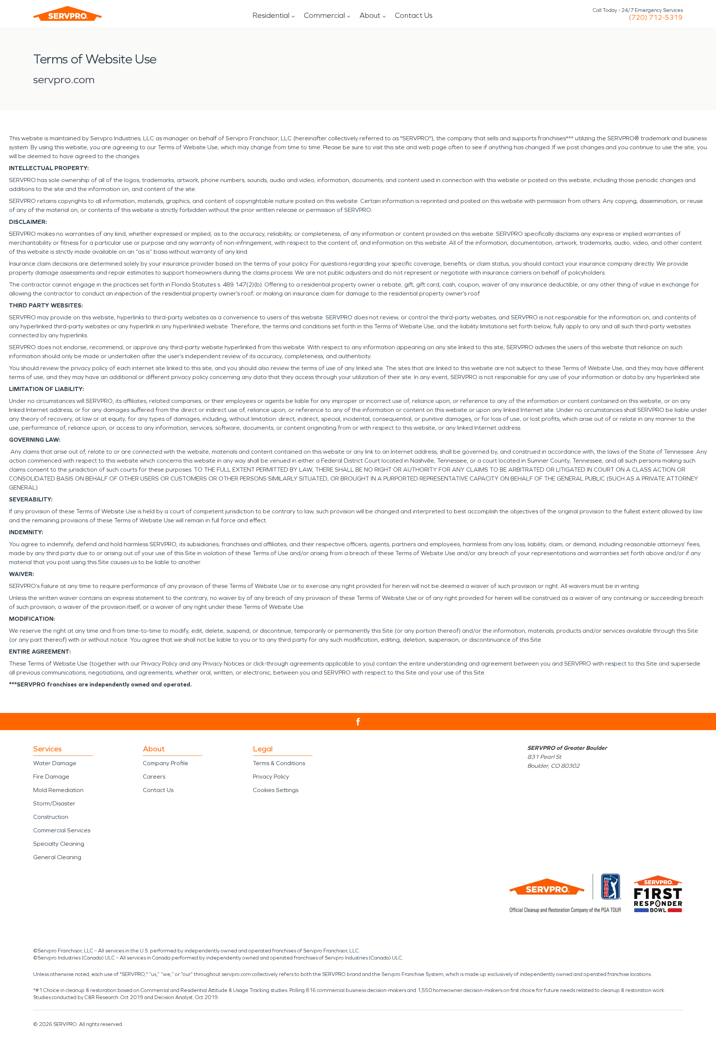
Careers (154, 776)
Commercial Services (61, 830)
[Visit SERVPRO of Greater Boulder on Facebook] (358, 722)
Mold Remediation (58, 790)
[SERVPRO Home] (67, 13)
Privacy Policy (271, 776)
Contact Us (414, 15)
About (369, 15)
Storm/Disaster (54, 803)
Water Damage (54, 763)
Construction (50, 816)
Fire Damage (51, 776)
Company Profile (165, 763)
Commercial (324, 15)
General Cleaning (57, 857)
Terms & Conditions (279, 763)
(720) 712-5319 (656, 17)
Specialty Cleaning (58, 843)
